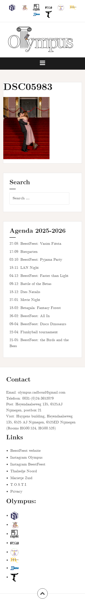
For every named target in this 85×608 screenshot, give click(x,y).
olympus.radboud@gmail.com (41, 392)
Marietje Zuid (21, 478)
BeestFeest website (25, 450)
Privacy (16, 491)
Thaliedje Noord (23, 471)
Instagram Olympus (26, 457)
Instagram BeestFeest (27, 464)
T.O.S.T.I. (18, 484)
